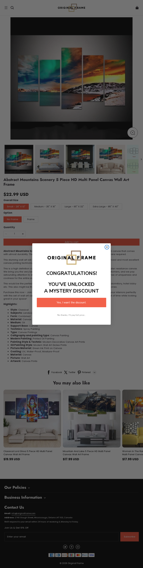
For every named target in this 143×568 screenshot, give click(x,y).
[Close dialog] (107, 247)
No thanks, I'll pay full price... (71, 315)
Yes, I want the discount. (71, 302)
